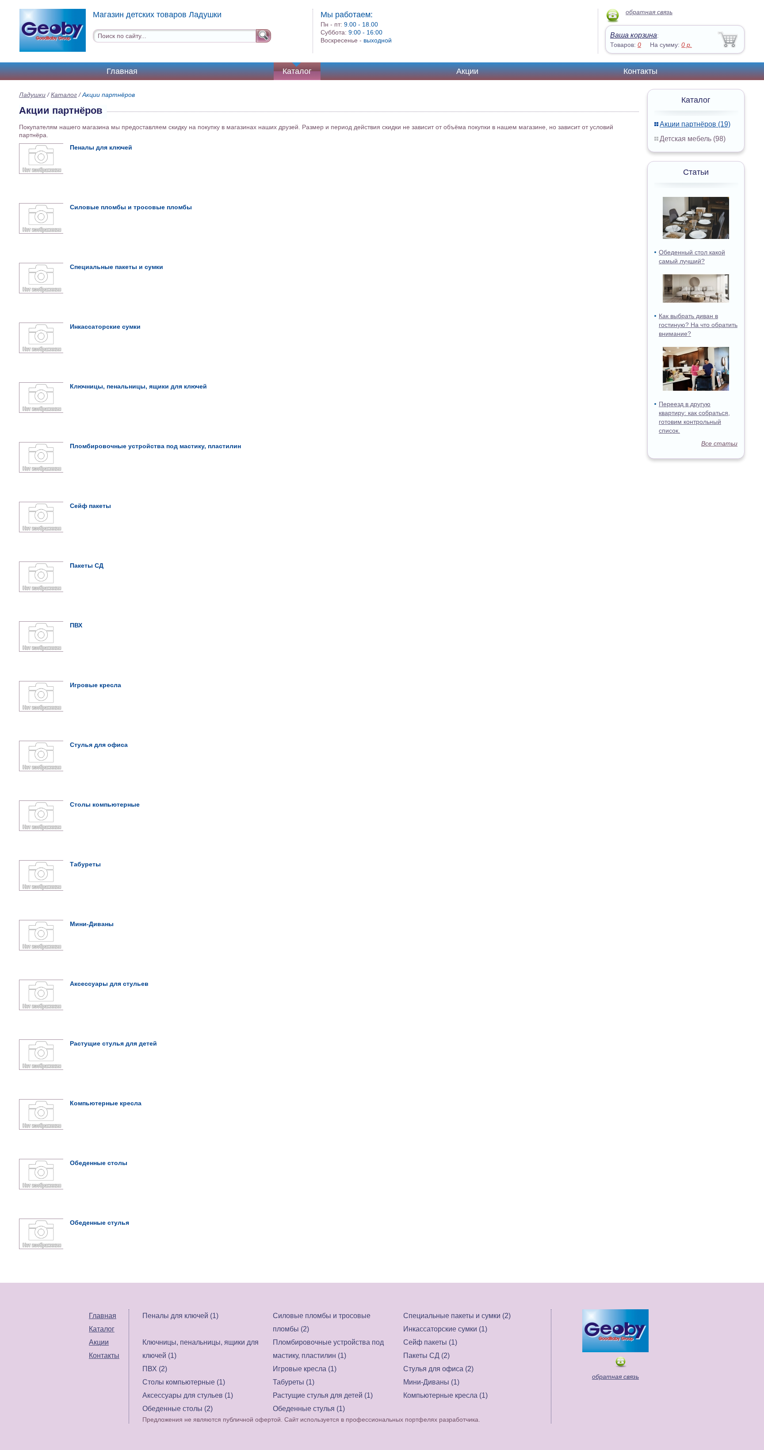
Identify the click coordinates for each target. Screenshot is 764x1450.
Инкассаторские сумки (105, 326)
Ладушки (32, 94)
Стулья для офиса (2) (438, 1369)
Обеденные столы (98, 1162)
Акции (467, 71)
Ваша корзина (633, 35)
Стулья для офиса (99, 744)
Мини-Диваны (92, 923)
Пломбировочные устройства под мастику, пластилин (155, 446)
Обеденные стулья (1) (309, 1408)
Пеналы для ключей (101, 147)
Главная (122, 71)
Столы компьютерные (105, 804)
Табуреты (85, 864)
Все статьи (719, 443)
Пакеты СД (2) (426, 1355)
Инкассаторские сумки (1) (445, 1329)
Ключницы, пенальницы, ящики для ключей (138, 386)
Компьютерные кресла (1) (445, 1395)
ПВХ (76, 625)
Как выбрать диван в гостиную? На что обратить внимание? (698, 324)
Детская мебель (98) (693, 138)
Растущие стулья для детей (113, 1043)
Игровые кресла (95, 684)
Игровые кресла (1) (304, 1369)
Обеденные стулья (99, 1222)
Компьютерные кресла (105, 1103)
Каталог (297, 71)
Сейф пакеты (90, 505)
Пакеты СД (86, 565)
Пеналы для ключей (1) (180, 1315)
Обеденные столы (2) (177, 1408)
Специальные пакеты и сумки (116, 266)
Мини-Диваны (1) (431, 1382)
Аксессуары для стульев (109, 983)
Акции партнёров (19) (695, 124)
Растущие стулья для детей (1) (323, 1395)
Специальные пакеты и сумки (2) (457, 1315)
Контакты (640, 71)
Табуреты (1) (293, 1382)
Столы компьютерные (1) (183, 1382)
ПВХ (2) (154, 1369)
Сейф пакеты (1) (430, 1342)
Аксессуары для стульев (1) (187, 1395)
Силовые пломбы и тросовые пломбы (131, 207)
